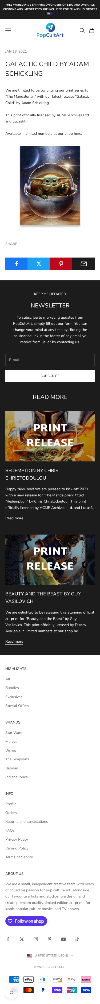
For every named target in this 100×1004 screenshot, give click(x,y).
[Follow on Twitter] (22, 939)
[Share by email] (84, 264)
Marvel (11, 741)
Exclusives (13, 696)
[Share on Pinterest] (61, 264)
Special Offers (17, 705)
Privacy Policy (16, 839)
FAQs (10, 830)
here (77, 133)
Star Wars (13, 732)
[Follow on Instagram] (35, 939)
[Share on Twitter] (39, 264)
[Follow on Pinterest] (49, 939)
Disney (11, 750)
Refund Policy (16, 848)
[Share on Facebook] (16, 264)
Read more (14, 518)
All (7, 679)
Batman (11, 768)
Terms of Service (19, 857)
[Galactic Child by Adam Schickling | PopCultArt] (50, 185)
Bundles (12, 687)
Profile (10, 804)
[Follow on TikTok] (77, 939)
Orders (11, 812)
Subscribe (50, 376)
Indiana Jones (16, 777)
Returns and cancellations (26, 821)
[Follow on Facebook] (8, 939)
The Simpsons (17, 759)
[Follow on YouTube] (63, 939)
